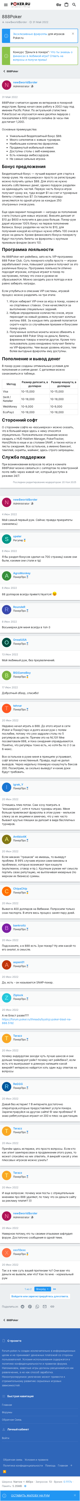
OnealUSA (20, 639)
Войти (5, 1438)
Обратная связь (12, 1419)
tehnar (17, 705)
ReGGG (18, 1083)
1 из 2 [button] (28, 1289)
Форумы (7, 1412)
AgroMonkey (21, 573)
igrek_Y (18, 784)
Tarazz (17, 1035)
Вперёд (41, 1289)
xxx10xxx (19, 1250)
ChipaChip (20, 888)
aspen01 (18, 962)
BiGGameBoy (22, 672)
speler (17, 536)
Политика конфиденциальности (23, 1465)
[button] (6, 4)
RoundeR (19, 607)
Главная (7, 1404)
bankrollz (19, 925)
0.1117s (67, 1481)
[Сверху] (71, 1465)
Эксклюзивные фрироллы (30, 34)
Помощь (50, 1465)
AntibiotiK (19, 836)
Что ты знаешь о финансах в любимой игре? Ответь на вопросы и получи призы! (42, 55)
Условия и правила (36, 1459)
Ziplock (18, 995)
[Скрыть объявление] (72, 34)
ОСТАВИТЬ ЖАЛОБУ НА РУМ (30, 1495)
